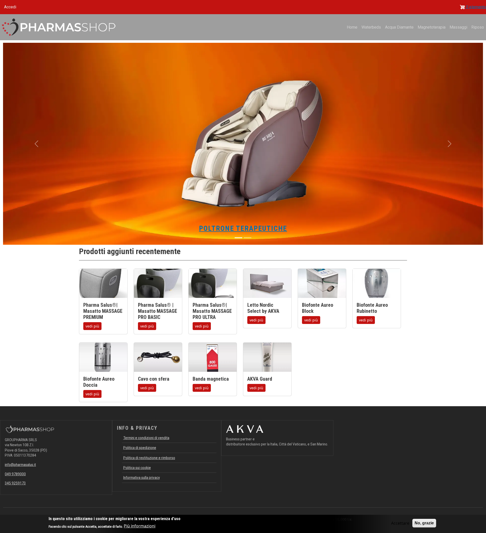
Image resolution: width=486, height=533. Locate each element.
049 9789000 (15, 474)
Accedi (10, 7)
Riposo (477, 27)
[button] (36, 144)
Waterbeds (371, 27)
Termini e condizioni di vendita (146, 438)
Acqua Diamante (399, 27)
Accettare (400, 523)
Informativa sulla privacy (141, 478)
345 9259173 (15, 483)
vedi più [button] (92, 326)
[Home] (58, 27)
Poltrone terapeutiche (243, 228)
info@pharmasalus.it (20, 465)
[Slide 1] (238, 238)
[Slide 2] (247, 238)
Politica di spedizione (139, 448)
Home (352, 27)
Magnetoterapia (432, 27)
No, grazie (424, 523)
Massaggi (458, 27)
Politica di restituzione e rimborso (149, 458)
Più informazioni (139, 526)
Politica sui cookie (137, 468)
